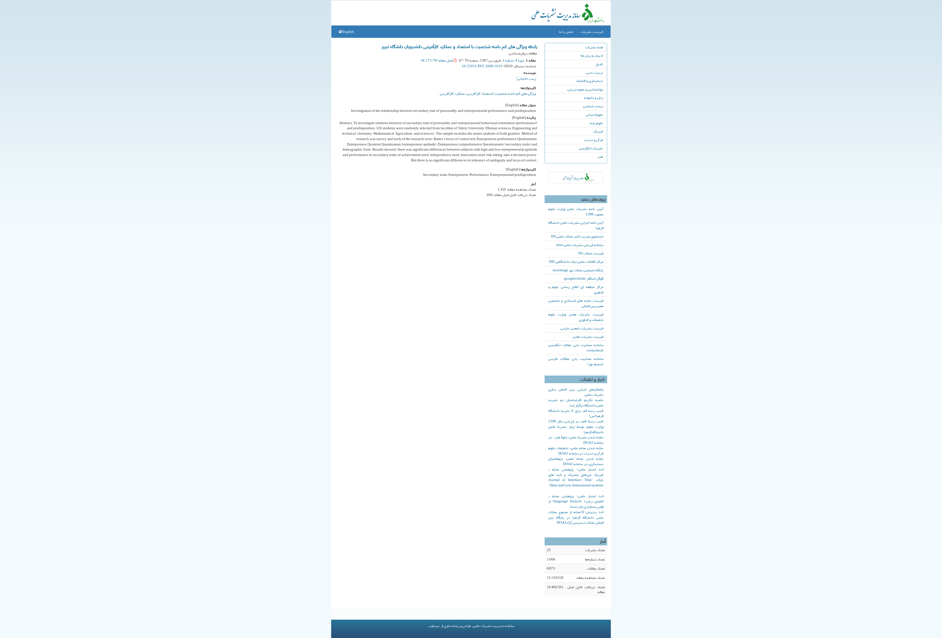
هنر (600, 156)
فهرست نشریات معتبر (587, 336)
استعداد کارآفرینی (480, 93)
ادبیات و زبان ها (592, 55)
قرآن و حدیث (593, 139)
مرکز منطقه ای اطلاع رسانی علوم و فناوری (575, 289)
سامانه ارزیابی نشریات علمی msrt (579, 244)
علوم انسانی (594, 114)
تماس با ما (566, 31)
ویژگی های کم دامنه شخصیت (515, 93)
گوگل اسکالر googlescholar (583, 278)
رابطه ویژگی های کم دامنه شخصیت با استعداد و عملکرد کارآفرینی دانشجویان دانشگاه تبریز (459, 46)
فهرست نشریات (592, 31)
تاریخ (599, 63)
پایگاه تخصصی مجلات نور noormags (578, 270)
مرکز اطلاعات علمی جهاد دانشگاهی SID (576, 261)
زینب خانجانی (526, 78)
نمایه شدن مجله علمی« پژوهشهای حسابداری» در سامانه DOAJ (575, 461)
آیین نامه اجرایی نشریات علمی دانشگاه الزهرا (575, 225)
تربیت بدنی (594, 72)
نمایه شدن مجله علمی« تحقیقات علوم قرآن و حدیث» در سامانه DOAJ (575, 450)
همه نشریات (594, 47)
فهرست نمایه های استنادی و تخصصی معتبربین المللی (575, 303)
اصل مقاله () (437, 60)
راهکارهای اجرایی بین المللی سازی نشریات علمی (575, 392)
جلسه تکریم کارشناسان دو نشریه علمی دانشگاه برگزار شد (575, 402)
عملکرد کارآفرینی (452, 93)
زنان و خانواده (593, 97)
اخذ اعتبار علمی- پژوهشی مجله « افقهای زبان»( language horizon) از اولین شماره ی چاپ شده (575, 501)
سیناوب (433, 625)
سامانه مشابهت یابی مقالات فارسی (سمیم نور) (575, 361)
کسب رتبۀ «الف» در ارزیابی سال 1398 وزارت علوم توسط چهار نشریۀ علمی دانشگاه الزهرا (575, 426)
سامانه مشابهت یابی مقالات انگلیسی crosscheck (575, 347)
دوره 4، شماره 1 (513, 60)
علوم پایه (596, 122)
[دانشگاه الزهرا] (576, 177)
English (348, 31)
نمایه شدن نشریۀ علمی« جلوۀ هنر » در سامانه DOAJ (575, 440)
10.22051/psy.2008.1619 (482, 66)
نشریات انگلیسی (591, 148)
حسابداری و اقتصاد (589, 80)
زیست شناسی (593, 106)
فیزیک (598, 131)
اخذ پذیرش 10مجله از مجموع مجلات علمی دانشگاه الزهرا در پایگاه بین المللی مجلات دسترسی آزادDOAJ (575, 517)
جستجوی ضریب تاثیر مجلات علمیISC (577, 236)
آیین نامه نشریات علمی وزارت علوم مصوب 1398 (575, 211)
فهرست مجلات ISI (590, 253)
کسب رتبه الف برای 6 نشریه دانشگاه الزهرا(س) (575, 413)
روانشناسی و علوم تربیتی (585, 89)
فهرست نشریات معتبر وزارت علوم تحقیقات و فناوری (575, 317)
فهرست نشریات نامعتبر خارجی (582, 328)
